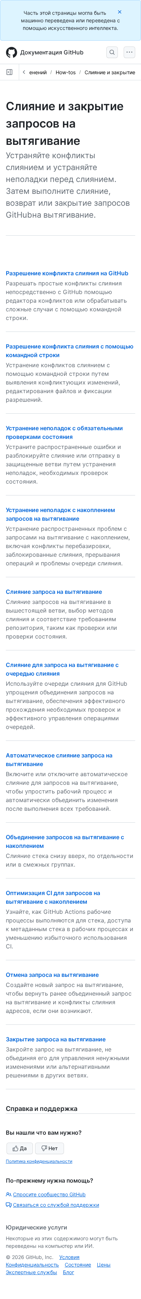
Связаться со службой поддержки (56, 1205)
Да (23, 1148)
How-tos (66, 72)
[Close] (120, 12)
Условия (69, 1257)
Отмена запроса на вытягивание (52, 974)
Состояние (78, 1265)
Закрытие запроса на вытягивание (56, 1039)
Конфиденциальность (32, 1265)
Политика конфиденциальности (39, 1161)
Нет (53, 1148)
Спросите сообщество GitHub (49, 1194)
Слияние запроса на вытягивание (54, 591)
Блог (68, 1272)
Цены (104, 1265)
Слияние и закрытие (110, 72)
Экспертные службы (31, 1272)
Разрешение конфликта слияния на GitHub (67, 273)
